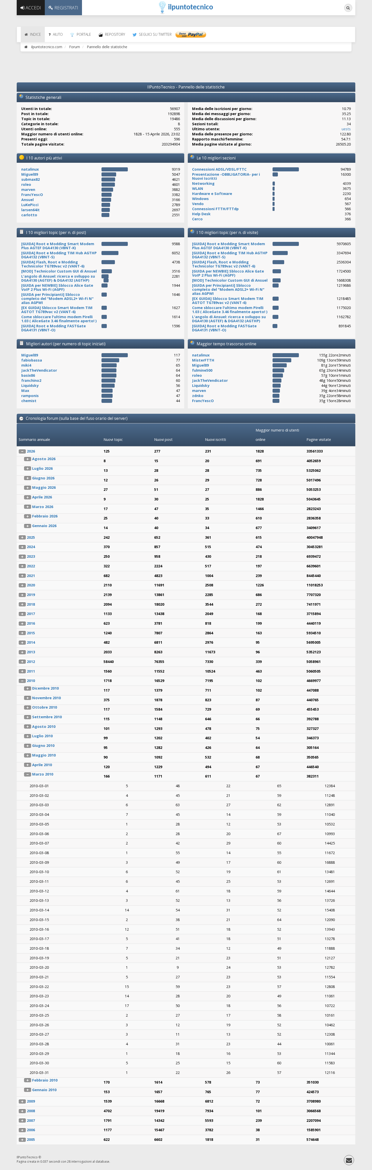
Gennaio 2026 (44, 525)
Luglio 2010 (42, 735)
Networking (203, 183)
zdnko (197, 395)
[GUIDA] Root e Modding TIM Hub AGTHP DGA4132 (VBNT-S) (59, 254)
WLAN (197, 188)
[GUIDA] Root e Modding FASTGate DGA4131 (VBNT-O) (53, 327)
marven (28, 189)
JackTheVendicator (39, 370)
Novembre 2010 (46, 697)
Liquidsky (29, 385)
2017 (31, 613)
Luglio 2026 (42, 468)
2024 (31, 546)
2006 (31, 1129)
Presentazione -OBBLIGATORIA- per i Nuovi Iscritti (226, 176)
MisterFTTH (203, 360)
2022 (31, 566)
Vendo (198, 203)
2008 (31, 1110)
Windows (200, 198)
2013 (31, 652)
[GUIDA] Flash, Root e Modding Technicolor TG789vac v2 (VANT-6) (53, 264)
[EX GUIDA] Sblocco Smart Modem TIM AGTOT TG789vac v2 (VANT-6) (57, 309)
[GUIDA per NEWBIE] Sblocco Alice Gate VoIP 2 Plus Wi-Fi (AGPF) (57, 287)
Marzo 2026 (42, 506)
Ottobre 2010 (44, 707)
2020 (31, 585)
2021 (31, 575)
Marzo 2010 (42, 774)
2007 (31, 1120)
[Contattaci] (349, 1161)
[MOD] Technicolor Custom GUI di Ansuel (59, 271)
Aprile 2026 (42, 497)
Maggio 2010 (44, 755)
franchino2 (31, 380)
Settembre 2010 (47, 716)
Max (25, 390)
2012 (31, 661)
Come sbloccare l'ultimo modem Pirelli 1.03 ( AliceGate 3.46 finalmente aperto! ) (59, 318)
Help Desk (201, 213)
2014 (31, 642)
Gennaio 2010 (44, 1089)
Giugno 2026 (43, 478)
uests (346, 129)
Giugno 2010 (43, 745)
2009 (31, 1101)
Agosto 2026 (43, 458)
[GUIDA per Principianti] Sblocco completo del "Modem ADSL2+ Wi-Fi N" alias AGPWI (57, 298)
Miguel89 (29, 174)
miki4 (26, 365)
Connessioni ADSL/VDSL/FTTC (219, 169)
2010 (31, 680)
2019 (31, 594)
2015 (31, 633)
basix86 (28, 375)
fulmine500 (202, 370)
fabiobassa (31, 360)
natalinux (30, 169)
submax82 (30, 179)
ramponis (30, 395)
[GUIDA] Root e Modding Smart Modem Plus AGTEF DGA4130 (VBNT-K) (57, 245)
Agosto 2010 (43, 726)
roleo (26, 184)
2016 (31, 623)
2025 (31, 537)
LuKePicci (29, 204)
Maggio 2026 (44, 487)
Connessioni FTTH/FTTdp (215, 208)
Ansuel (27, 199)
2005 (31, 1139)
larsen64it (30, 209)
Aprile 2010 (42, 764)
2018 (31, 604)
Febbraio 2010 (44, 1080)
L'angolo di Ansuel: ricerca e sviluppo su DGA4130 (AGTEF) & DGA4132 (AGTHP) (58, 278)
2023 (31, 556)
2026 (31, 451)
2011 (31, 671)
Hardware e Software (212, 193)
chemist (28, 400)
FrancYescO (32, 194)
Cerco (197, 219)
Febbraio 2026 (44, 516)
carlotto (29, 214)
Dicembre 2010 (45, 688)
